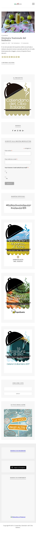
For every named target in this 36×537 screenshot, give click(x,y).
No (7, 178)
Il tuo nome (8, 150)
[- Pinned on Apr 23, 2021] (8, 484)
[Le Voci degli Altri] (18, 423)
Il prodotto (4, 35)
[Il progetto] (18, 99)
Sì (6, 173)
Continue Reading (7, 62)
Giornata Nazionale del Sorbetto (13, 39)
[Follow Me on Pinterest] (18, 517)
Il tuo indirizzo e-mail (11, 159)
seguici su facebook (18, 450)
